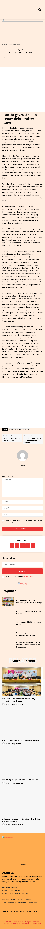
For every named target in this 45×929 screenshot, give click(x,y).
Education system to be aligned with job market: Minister (28, 634)
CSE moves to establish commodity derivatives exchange (29, 601)
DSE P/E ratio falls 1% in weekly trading (20, 740)
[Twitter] (17, 545)
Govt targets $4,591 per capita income (28, 623)
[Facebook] (12, 545)
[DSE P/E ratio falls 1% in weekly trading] (8, 612)
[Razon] (22, 455)
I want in (21, 571)
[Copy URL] (33, 545)
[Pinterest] (22, 545)
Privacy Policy (28, 577)
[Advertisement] (22, 89)
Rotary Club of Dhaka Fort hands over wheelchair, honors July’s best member (29, 644)
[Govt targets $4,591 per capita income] (8, 623)
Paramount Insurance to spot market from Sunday (32, 440)
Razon (24, 50)
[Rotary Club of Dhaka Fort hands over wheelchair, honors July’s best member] (8, 645)
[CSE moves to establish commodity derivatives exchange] (8, 601)
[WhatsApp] (28, 545)
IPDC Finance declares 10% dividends (11, 439)
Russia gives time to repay (19, 430)
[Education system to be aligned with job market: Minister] (8, 634)
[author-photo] (3, 704)
